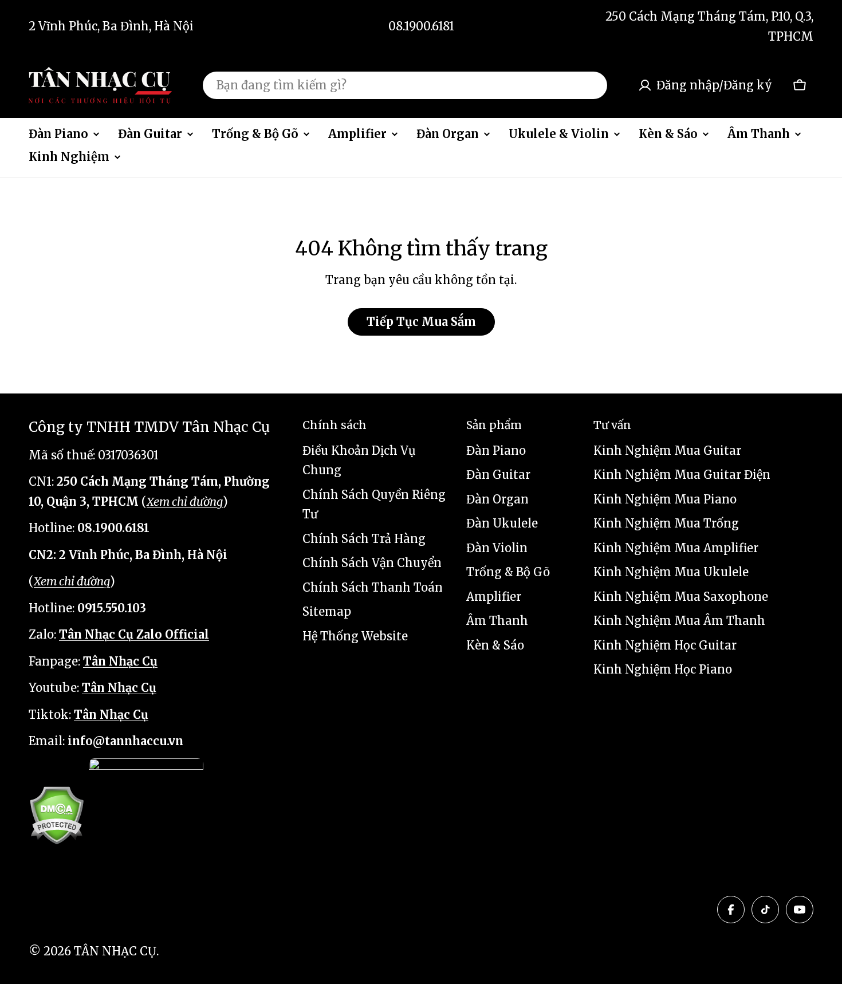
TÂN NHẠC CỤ (115, 951)
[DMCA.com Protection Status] (56, 815)
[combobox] (405, 85)
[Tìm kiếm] (591, 85)
